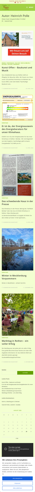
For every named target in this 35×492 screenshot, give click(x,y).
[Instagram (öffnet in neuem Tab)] (18, 2)
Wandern (16, 64)
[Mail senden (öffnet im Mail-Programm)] (20, 2)
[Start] (2, 21)
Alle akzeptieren (17, 478)
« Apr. (17, 438)
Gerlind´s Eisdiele (15, 405)
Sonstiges (5, 123)
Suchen (4, 370)
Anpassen (17, 483)
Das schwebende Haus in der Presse (11, 388)
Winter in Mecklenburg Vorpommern (14, 277)
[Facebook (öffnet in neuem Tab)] (15, 2)
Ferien (4, 63)
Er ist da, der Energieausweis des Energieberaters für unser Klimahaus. (17, 129)
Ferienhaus (10, 63)
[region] (17, 474)
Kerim (3, 401)
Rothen (4, 64)
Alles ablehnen (17, 488)
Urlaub (10, 64)
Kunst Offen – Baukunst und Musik (11, 382)
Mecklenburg (25, 63)
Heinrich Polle (8, 21)
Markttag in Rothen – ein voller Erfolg (12, 393)
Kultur (17, 63)
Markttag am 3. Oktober (13, 401)
